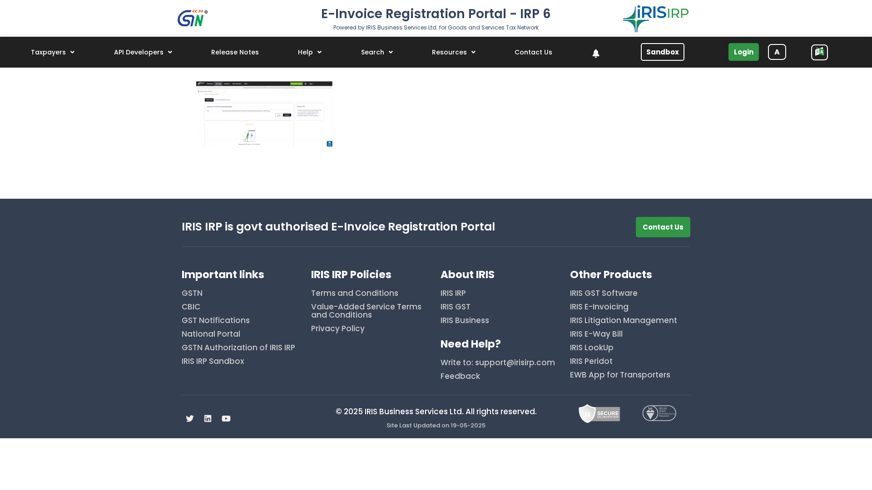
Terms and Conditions (354, 294)
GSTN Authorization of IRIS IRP (238, 348)
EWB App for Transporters (620, 375)
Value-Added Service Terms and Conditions (366, 311)
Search (372, 52)
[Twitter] (190, 419)
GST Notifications (216, 321)
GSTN (192, 294)
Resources (449, 52)
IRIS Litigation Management (623, 321)
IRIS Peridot (591, 362)
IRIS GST (456, 307)
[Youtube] (226, 419)
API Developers (139, 52)
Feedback (460, 377)
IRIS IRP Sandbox (213, 362)
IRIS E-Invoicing (599, 307)
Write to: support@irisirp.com (498, 363)
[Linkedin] (208, 419)
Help (305, 52)
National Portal (211, 334)
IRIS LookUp (592, 348)
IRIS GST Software (604, 294)
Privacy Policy (338, 329)
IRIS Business (465, 321)
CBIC (191, 307)
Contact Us (533, 52)
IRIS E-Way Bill (596, 334)
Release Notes (235, 52)
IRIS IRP (453, 294)
